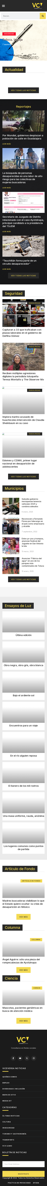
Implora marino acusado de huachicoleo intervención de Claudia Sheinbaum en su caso (23, 420)
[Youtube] (20, 1058)
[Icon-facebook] (13, 1058)
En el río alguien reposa (23, 755)
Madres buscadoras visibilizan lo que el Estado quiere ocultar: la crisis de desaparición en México (23, 903)
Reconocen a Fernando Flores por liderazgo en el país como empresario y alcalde (33, 522)
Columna (12, 927)
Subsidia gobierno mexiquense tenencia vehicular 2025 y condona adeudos (31, 503)
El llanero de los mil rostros (23, 785)
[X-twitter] (27, 1058)
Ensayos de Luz (18, 606)
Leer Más (6, 144)
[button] (3, 5)
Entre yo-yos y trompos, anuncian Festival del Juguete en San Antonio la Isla (33, 542)
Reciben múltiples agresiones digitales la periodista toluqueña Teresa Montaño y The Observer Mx (23, 376)
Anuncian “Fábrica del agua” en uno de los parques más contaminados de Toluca (33, 562)
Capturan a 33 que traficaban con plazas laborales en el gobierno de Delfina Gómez (21, 332)
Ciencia (11, 978)
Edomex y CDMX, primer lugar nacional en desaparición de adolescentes (19, 463)
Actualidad (14, 69)
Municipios (14, 488)
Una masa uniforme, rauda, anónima (23, 816)
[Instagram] (33, 1058)
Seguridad (13, 293)
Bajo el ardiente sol (23, 695)
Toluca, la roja (12, 39)
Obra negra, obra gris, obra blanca (23, 665)
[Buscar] (43, 16)
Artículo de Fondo (20, 869)
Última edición (24, 635)
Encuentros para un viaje (23, 725)
